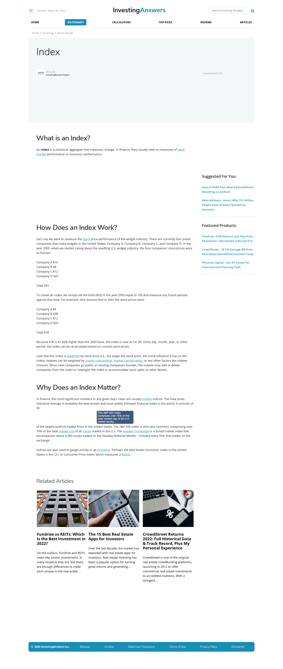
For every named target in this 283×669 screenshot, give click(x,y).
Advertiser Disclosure (141, 647)
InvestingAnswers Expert (57, 74)
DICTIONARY (75, 22)
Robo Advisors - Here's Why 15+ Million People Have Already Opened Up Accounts (228, 204)
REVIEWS (206, 22)
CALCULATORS (121, 22)
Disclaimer (238, 647)
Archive (109, 647)
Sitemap (85, 647)
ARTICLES (246, 22)
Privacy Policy (208, 647)
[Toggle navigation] (30, 11)
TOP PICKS (165, 22)
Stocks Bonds (65, 33)
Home (35, 33)
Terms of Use (177, 647)
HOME (35, 22)
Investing (48, 33)
